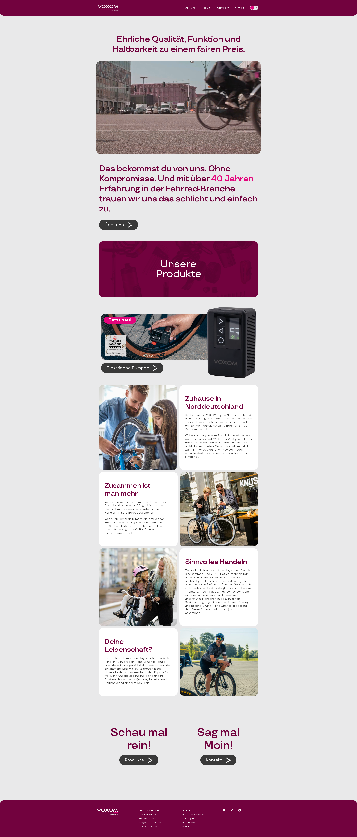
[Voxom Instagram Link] (232, 811)
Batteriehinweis (189, 822)
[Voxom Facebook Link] (239, 811)
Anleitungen (187, 818)
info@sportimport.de (150, 822)
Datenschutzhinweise (193, 814)
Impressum (187, 810)
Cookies (185, 826)
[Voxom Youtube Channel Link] (224, 811)
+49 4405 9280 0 (149, 826)
